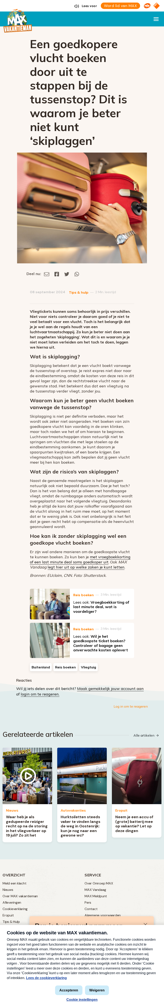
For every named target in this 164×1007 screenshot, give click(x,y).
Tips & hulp (78, 292)
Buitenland (41, 667)
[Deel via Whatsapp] (77, 273)
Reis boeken (83, 595)
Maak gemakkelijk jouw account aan (110, 688)
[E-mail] (46, 273)
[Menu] (156, 19)
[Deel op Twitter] (66, 273)
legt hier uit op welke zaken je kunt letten (86, 567)
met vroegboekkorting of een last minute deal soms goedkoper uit (80, 559)
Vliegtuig (88, 667)
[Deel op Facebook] (56, 273)
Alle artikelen (143, 735)
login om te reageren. (40, 694)
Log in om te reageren (131, 706)
